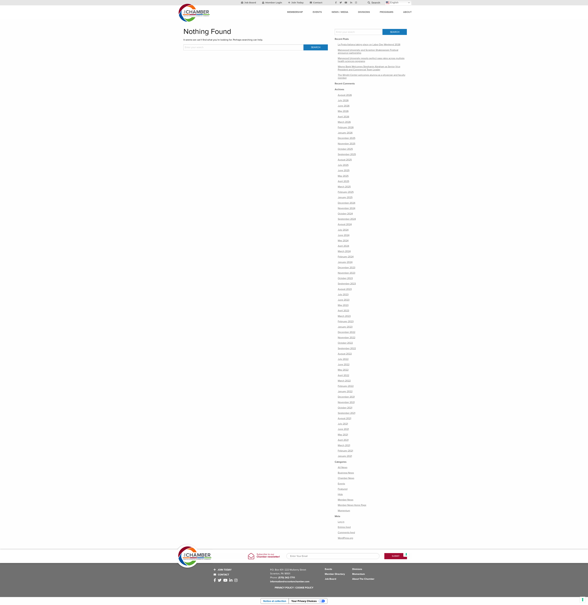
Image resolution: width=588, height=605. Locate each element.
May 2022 (343, 369)
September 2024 (347, 219)
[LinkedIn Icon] (351, 2)
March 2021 (344, 445)
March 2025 (344, 186)
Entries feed (344, 527)
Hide (340, 494)
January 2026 (345, 132)
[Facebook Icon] (336, 2)
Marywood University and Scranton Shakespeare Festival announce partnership (368, 52)
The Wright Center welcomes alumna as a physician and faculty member (371, 76)
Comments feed (346, 532)
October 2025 (345, 149)
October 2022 (345, 342)
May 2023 (343, 305)
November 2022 (346, 337)
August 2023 (345, 289)
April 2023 (343, 310)
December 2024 (346, 202)
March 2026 (344, 122)
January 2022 (345, 391)
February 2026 (346, 127)
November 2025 (346, 143)
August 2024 (345, 224)
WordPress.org (345, 538)
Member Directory (335, 574)
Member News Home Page (352, 505)
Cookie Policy (304, 587)
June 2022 (343, 364)
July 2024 (343, 229)
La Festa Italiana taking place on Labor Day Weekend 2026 (369, 44)
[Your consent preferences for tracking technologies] (583, 600)
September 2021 (346, 413)
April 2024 (343, 246)
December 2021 (346, 396)
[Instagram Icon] (356, 2)
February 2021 (345, 450)
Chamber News (346, 478)
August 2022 (345, 353)
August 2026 (345, 95)
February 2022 (346, 386)
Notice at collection (274, 601)
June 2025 (343, 170)
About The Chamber (363, 579)
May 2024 (343, 240)
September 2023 (347, 283)
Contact (317, 2)
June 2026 (343, 105)
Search (375, 2)
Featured (342, 489)
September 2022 (347, 348)
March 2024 (344, 251)
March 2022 (344, 380)
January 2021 (345, 456)
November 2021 (346, 402)
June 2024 (343, 235)
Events (341, 483)
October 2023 (345, 278)
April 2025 (343, 181)
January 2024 (345, 262)
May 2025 (343, 176)
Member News (345, 499)
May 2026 (343, 111)
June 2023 (343, 299)
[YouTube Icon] (346, 2)
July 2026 (343, 100)
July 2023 (343, 294)
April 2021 (343, 440)
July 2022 (343, 359)
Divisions (357, 569)
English (394, 2)
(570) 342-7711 (286, 577)
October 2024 (345, 213)
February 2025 (346, 192)
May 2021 (343, 434)
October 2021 (345, 407)
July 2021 (343, 423)
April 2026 (343, 116)
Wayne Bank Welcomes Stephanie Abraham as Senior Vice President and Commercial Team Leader (369, 68)
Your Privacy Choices (304, 601)
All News (342, 467)
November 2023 (346, 272)
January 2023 (345, 326)
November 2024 (346, 208)
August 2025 (345, 159)
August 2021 (344, 418)
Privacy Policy (284, 587)
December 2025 (346, 138)
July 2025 (343, 165)
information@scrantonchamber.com (289, 581)
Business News (346, 472)
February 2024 (346, 256)
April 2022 (343, 375)
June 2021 (343, 429)
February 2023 (346, 321)
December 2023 (346, 267)
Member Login (273, 2)
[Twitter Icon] (341, 2)
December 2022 (346, 332)
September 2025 (347, 154)
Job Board (250, 2)
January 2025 (345, 197)
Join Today (297, 2)
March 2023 (344, 316)
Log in (341, 521)
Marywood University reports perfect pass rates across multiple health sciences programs (371, 60)
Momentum (344, 510)
